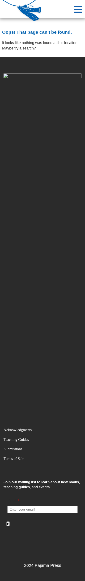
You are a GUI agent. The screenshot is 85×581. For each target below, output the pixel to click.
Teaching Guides (16, 439)
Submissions (13, 449)
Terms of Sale (14, 458)
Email (13, 501)
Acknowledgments (18, 430)
